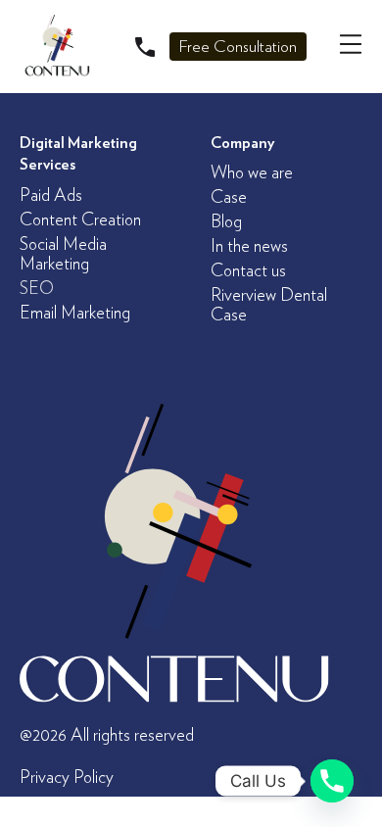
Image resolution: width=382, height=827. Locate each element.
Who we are (252, 173)
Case (229, 198)
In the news (249, 247)
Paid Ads (51, 196)
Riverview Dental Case (269, 305)
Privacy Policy (67, 778)
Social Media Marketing (63, 254)
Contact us (248, 271)
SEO (37, 289)
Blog (226, 222)
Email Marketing (75, 313)
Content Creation (80, 220)
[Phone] (332, 781)
